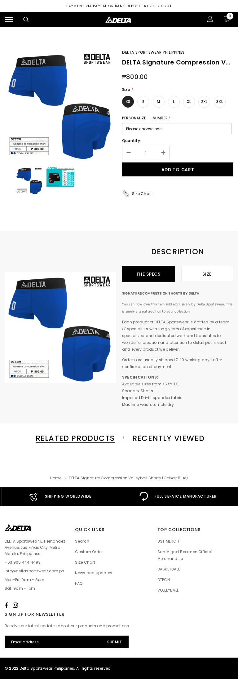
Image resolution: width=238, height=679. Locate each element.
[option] (60, 104)
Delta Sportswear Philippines (153, 52)
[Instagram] (15, 605)
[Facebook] (6, 605)
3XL (219, 101)
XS (128, 101)
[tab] (74, 438)
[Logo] (118, 20)
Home (55, 478)
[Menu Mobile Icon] (9, 19)
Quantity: (131, 140)
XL (189, 101)
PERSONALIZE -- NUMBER (145, 118)
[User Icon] (210, 19)
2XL (204, 101)
